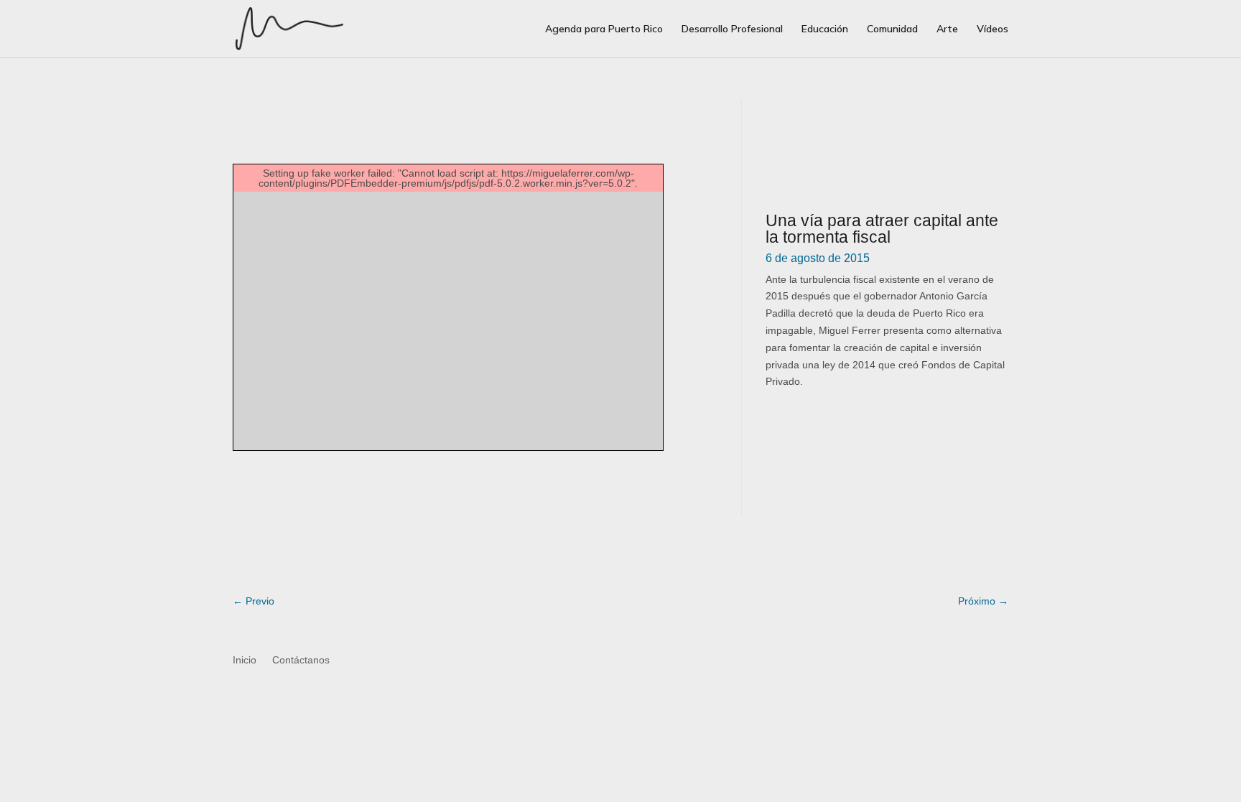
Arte (947, 29)
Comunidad (892, 29)
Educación (824, 29)
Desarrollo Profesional (732, 29)
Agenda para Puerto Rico (604, 29)
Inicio (244, 660)
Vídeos (992, 29)
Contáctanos (301, 660)
